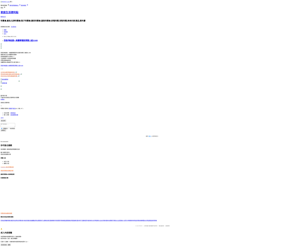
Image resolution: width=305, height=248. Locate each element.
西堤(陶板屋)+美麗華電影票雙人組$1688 (21, 40)
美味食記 (13, 113)
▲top (2, 117)
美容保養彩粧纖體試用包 (31, 220)
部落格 (6, 31)
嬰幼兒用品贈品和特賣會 (150, 220)
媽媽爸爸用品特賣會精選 (136, 220)
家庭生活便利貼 (9, 12)
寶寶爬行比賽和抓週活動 (45, 220)
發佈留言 (3, 130)
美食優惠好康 (14, 115)
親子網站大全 (115, 220)
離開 (9, 244)
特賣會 (2, 99)
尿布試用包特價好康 (18, 220)
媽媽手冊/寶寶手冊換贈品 (59, 220)
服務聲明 (168, 225)
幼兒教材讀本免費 (106, 220)
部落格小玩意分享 (124, 220)
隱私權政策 (161, 225)
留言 (14, 108)
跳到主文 (3, 16)
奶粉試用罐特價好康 (6, 220)
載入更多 (3, 120)
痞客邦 (11, 108)
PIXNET (140, 225)
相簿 (5, 30)
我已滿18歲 (4, 244)
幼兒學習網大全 (96, 220)
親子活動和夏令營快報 (85, 220)
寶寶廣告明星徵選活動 (72, 220)
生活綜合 (13, 26)
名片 (5, 33)
